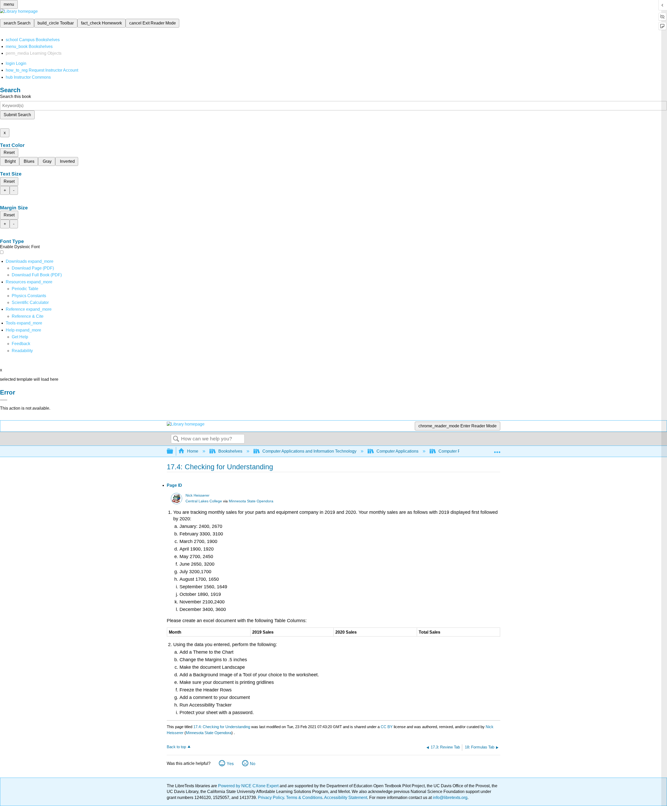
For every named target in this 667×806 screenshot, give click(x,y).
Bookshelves (230, 451)
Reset (9, 152)
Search (176, 439)
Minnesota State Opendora (251, 501)
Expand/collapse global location (497, 450)
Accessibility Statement (345, 797)
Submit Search (17, 115)
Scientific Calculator (30, 302)
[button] (21, 343)
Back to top (176, 747)
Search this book (15, 96)
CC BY (387, 726)
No (252, 763)
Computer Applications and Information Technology (309, 451)
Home (192, 451)
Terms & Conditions (304, 797)
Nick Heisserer (197, 495)
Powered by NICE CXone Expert (249, 786)
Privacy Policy (271, 797)
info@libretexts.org (449, 797)
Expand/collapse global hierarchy (173, 451)
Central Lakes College (204, 501)
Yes (230, 763)
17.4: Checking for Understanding (221, 726)
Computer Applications (397, 451)
